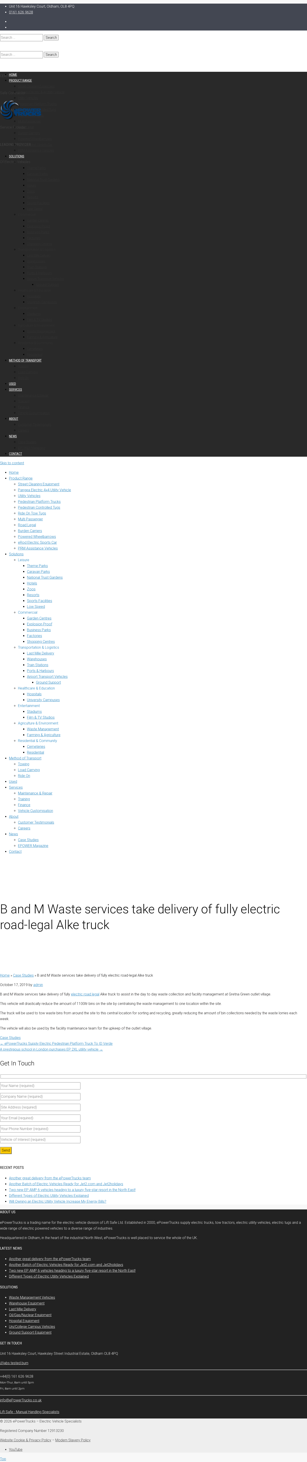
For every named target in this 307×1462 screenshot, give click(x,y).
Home (5, 975)
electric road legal (85, 994)
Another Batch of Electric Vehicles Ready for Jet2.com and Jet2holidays (66, 1184)
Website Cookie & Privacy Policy (25, 1440)
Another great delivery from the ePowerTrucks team (50, 1178)
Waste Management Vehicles (32, 1297)
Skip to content (12, 463)
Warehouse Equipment (26, 1303)
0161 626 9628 (21, 12)
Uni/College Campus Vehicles (32, 1327)
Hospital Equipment (24, 1321)
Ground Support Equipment (30, 1332)
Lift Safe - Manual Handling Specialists (29, 1412)
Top (3, 1459)
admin (38, 985)
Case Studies (23, 975)
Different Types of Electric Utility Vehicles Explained (49, 1196)
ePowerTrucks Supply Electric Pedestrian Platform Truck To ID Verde (56, 1043)
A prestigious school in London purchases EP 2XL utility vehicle (51, 1049)
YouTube (15, 1449)
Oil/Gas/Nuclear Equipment (30, 1315)
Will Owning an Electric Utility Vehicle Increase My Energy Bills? (57, 1201)
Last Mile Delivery (22, 1309)
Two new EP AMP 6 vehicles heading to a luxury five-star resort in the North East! (72, 1190)
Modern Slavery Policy (73, 1440)
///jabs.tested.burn (14, 1363)
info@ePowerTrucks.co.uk (21, 1400)
